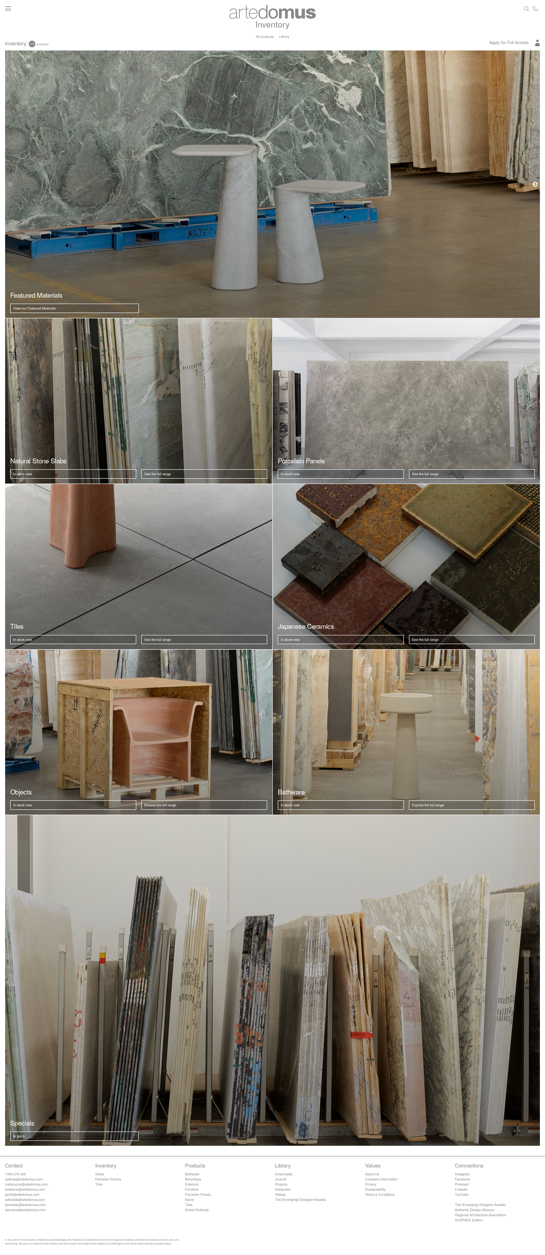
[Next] (535, 184)
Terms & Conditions (380, 1194)
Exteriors (191, 1184)
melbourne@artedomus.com (26, 1184)
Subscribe (282, 1189)
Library (284, 36)
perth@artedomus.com (22, 1194)
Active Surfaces (197, 1209)
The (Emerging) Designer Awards (300, 1199)
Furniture (191, 1189)
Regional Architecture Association (480, 1214)
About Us (372, 1174)
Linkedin (461, 1189)
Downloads (283, 1174)
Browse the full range (160, 805)
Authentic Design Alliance (474, 1209)
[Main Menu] (94, 8)
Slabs (99, 1174)
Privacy (370, 1184)
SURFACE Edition (469, 1220)
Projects (281, 1184)
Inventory (272, 24)
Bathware (192, 1174)
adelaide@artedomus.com (25, 1199)
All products (265, 36)
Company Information (381, 1179)
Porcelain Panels (108, 1179)
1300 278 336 (15, 1174)
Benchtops (193, 1179)
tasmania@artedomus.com (25, 1209)
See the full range (157, 473)
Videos (280, 1194)
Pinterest (461, 1184)
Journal (280, 1179)
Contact (14, 1165)
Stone (189, 1199)
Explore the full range (428, 805)
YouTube (462, 1194)
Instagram (462, 1174)
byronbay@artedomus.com (25, 1204)
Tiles (99, 1184)
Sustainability (375, 1189)
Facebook (462, 1179)
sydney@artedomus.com (24, 1179)
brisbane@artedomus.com (25, 1189)
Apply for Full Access (509, 42)
